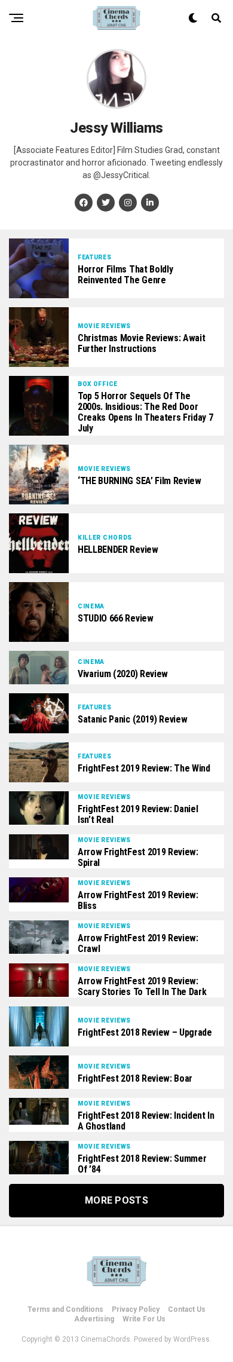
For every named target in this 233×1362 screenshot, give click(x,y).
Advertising (94, 1319)
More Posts (116, 1200)
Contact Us (187, 1309)
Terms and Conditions (65, 1309)
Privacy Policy (136, 1309)
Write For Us (143, 1319)
